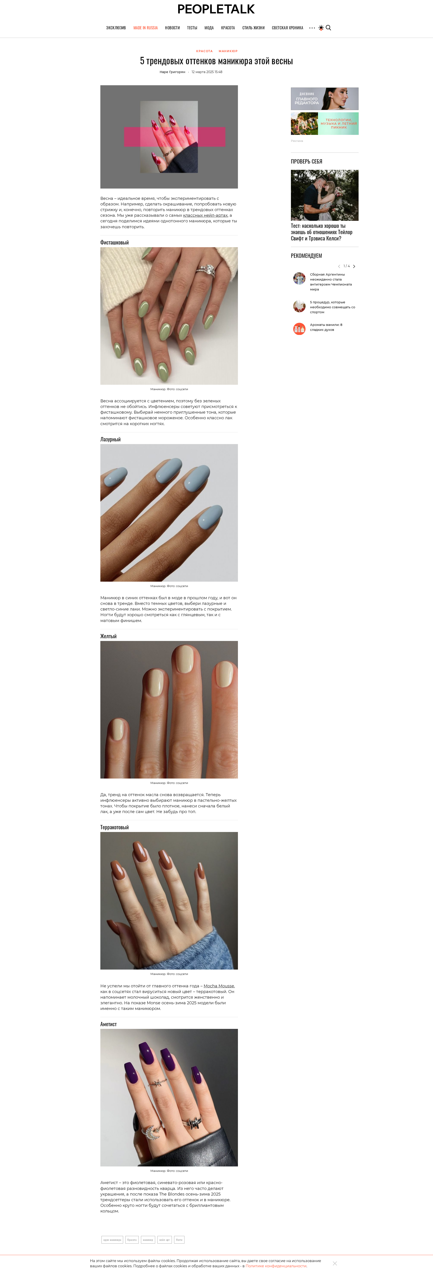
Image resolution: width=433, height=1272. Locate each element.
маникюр (148, 1240)
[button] (354, 266)
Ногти (179, 1240)
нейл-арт (164, 1240)
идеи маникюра (112, 1240)
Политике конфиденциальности (276, 1266)
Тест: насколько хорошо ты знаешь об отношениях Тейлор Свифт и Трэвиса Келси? (321, 231)
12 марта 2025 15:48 (207, 72)
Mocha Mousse (219, 986)
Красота (132, 1240)
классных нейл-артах (205, 215)
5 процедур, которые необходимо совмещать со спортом (332, 307)
